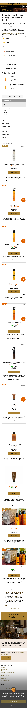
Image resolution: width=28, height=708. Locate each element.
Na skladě (7, 108)
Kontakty (3, 667)
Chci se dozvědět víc (13, 608)
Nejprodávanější (5, 96)
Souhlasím (14, 701)
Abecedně (20, 96)
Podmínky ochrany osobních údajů (8, 672)
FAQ (2, 677)
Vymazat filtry (13, 141)
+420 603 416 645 (6, 688)
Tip (5, 114)
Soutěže (3, 673)
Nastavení (13, 705)
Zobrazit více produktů (13, 92)
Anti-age (10, 104)
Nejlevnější (11, 96)
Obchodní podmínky (5, 670)
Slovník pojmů (4, 678)
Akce (5, 110)
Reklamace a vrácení (5, 675)
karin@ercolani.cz (6, 686)
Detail (14, 493)
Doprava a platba (4, 669)
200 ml (13, 505)
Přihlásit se (6, 657)
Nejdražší (16, 96)
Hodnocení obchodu (5, 680)
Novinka (6, 112)
